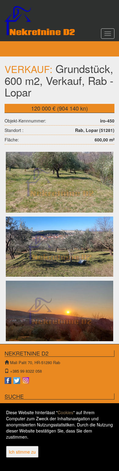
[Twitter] (17, 380)
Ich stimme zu (22, 452)
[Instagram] (25, 380)
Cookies (65, 412)
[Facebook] (8, 380)
